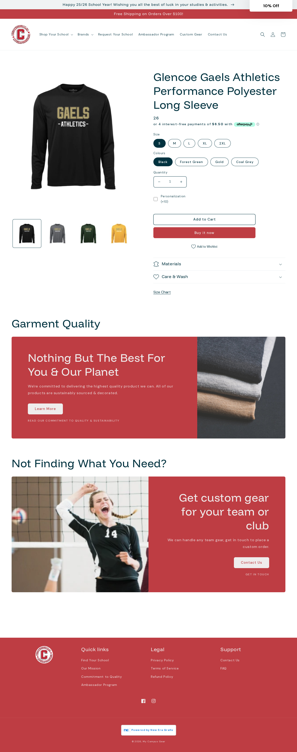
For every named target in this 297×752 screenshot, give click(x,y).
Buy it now (204, 232)
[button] (56, 34)
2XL (222, 143)
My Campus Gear (154, 741)
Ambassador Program (99, 685)
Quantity (160, 172)
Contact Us (251, 562)
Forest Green (191, 162)
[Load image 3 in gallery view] (88, 233)
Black (163, 162)
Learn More (45, 408)
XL (205, 143)
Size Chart (162, 292)
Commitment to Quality (101, 677)
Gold (219, 162)
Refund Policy (162, 677)
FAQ (223, 668)
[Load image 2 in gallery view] (57, 233)
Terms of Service (165, 668)
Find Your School (95, 660)
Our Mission (91, 668)
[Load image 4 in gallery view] (119, 233)
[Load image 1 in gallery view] (27, 233)
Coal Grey (245, 162)
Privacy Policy (162, 660)
